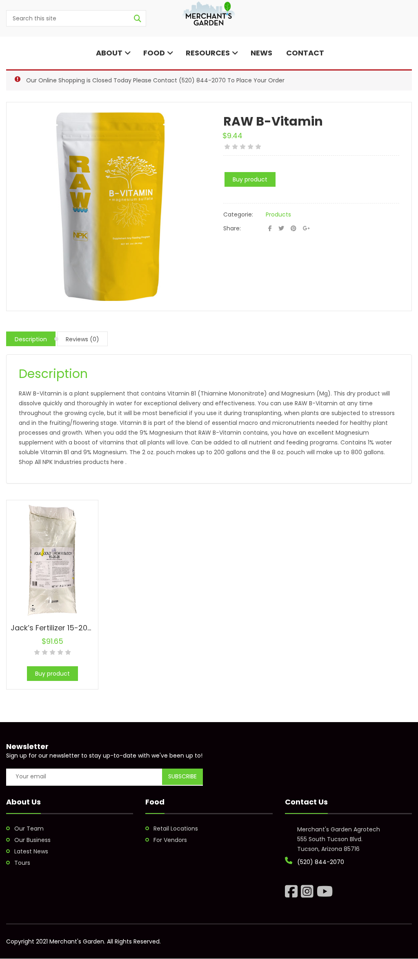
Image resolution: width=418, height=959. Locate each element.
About (108, 53)
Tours (22, 863)
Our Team (29, 828)
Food (154, 53)
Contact (304, 53)
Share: (232, 228)
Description (31, 339)
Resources (208, 53)
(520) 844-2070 (202, 80)
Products (278, 214)
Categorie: (238, 214)
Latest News (31, 851)
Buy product (250, 179)
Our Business (32, 840)
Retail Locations (175, 828)
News (261, 53)
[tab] (31, 338)
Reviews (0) (82, 339)
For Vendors (170, 840)
